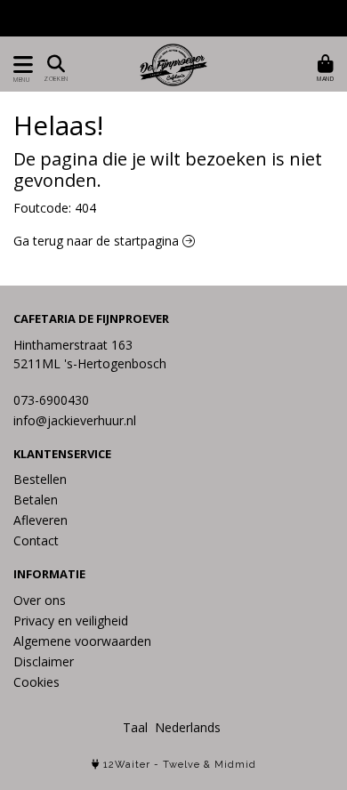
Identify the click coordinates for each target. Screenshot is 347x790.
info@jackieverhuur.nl (74, 420)
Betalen (35, 499)
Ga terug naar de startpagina (97, 240)
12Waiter (126, 764)
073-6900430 (51, 399)
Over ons (39, 600)
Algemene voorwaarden (82, 641)
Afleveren (40, 520)
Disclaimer (43, 661)
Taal (135, 727)
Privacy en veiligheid (70, 620)
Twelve (181, 764)
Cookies (36, 681)
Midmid (235, 764)
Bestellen (40, 479)
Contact (36, 540)
